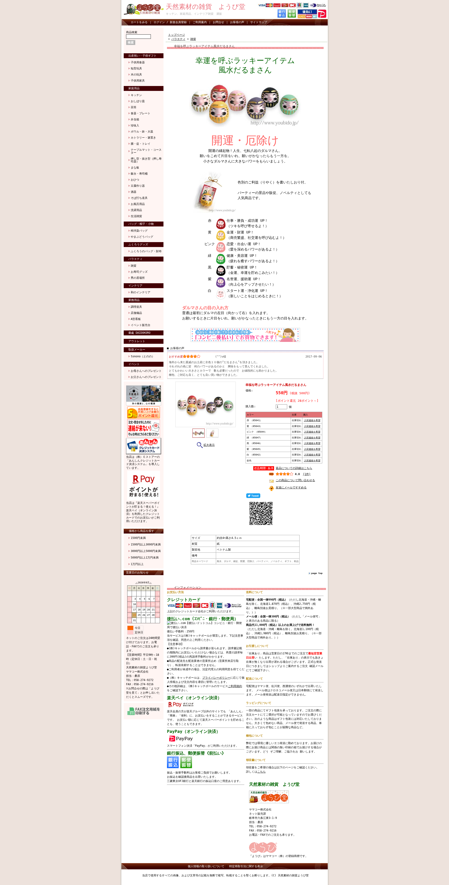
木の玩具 (136, 74)
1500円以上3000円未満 (146, 544)
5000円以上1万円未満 (145, 557)
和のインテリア (140, 292)
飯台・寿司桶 (139, 173)
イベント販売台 (140, 325)
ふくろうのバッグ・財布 (146, 251)
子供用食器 (138, 62)
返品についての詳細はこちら (294, 468)
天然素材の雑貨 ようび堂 (205, 7)
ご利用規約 (235, 686)
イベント (134, 364)
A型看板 (136, 319)
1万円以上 (137, 564)
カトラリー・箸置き (143, 137)
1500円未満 (138, 538)
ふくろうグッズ (138, 244)
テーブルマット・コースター (146, 151)
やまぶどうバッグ (142, 236)
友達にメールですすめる (291, 487)
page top (316, 573)
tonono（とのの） (143, 356)
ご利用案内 (200, 22)
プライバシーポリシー (216, 677)
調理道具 (136, 306)
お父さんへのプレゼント (146, 377)
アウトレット (136, 341)
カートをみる (139, 22)
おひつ (135, 179)
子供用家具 (138, 80)
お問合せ (218, 22)
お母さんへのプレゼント (146, 371)
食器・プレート (140, 113)
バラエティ (135, 259)
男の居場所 (138, 277)
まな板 (135, 167)
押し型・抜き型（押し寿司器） (146, 160)
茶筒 (133, 107)
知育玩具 (136, 68)
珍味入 (135, 125)
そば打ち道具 (139, 198)
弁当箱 (135, 119)
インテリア (135, 285)
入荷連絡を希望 (312, 420)
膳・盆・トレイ (140, 143)
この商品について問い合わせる (295, 480)
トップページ (176, 34)
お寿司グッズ (139, 271)
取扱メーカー (136, 349)
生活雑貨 (136, 216)
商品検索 (131, 32)
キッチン (136, 95)
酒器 (133, 191)
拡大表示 (209, 445)
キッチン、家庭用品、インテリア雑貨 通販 (194, 13)
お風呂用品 (138, 204)
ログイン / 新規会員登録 (170, 22)
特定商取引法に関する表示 (246, 866)
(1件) (307, 474)
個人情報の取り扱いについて (206, 866)
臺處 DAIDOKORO (139, 332)
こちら (261, 771)
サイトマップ (258, 22)
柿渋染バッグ (139, 230)
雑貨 (133, 265)
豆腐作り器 (138, 185)
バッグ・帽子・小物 (141, 224)
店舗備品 (136, 313)
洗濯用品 (136, 210)
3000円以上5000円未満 (146, 551)
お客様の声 (237, 22)
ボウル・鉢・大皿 (142, 131)
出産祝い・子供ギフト (142, 55)
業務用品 (134, 300)
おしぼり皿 (138, 101)
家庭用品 (134, 88)
